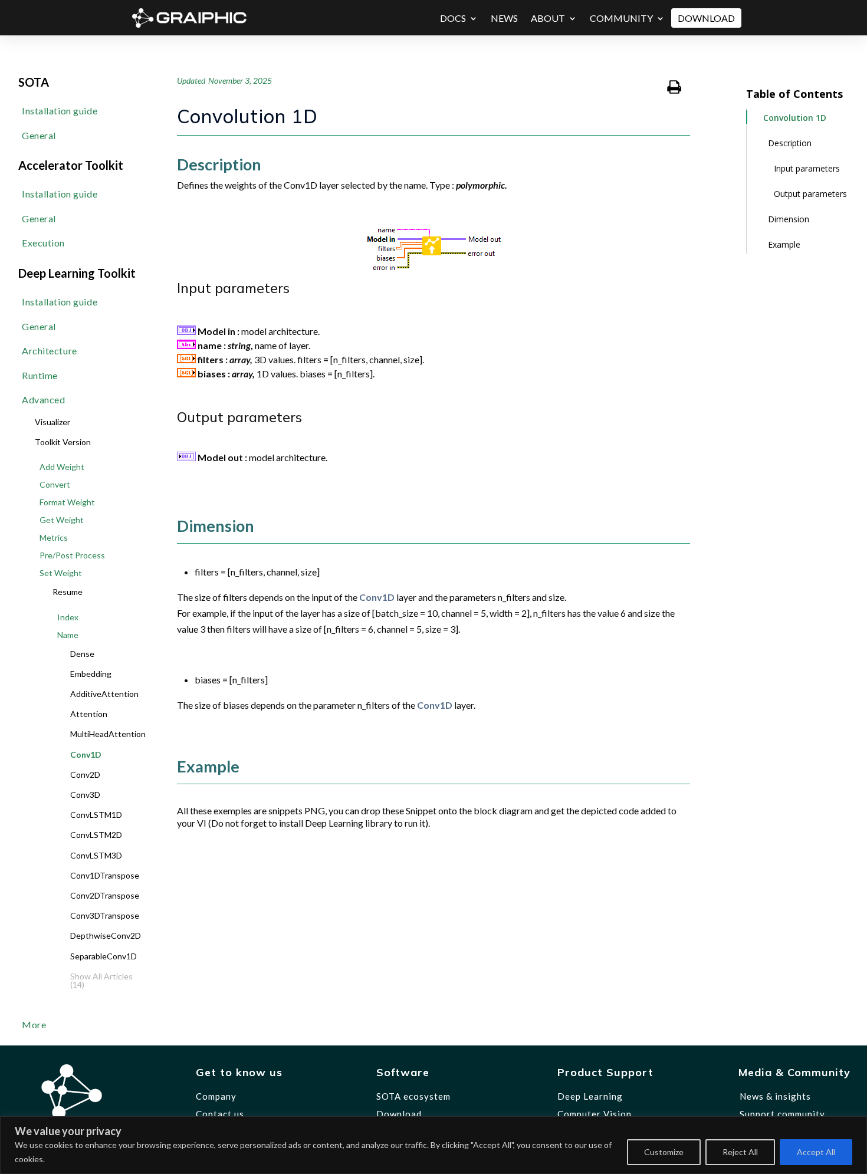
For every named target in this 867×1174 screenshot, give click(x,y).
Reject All (740, 1152)
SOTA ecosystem (413, 1096)
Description (790, 143)
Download (706, 18)
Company (216, 1096)
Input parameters (807, 168)
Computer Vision (594, 1114)
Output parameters (810, 193)
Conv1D (377, 597)
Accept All (816, 1152)
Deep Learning (590, 1096)
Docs (453, 18)
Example (784, 244)
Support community (782, 1114)
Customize (664, 1152)
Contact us (220, 1114)
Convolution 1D (794, 117)
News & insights (775, 1096)
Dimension (788, 219)
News (504, 18)
